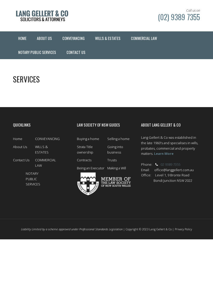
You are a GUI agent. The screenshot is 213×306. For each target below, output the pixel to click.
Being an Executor (90, 168)
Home (17, 138)
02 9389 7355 (170, 164)
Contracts (84, 160)
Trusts (112, 160)
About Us (20, 146)
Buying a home (88, 138)
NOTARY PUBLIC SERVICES (33, 179)
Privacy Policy (183, 229)
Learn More (164, 153)
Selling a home (118, 138)
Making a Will (116, 168)
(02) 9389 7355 (178, 16)
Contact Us (21, 160)
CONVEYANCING (47, 138)
